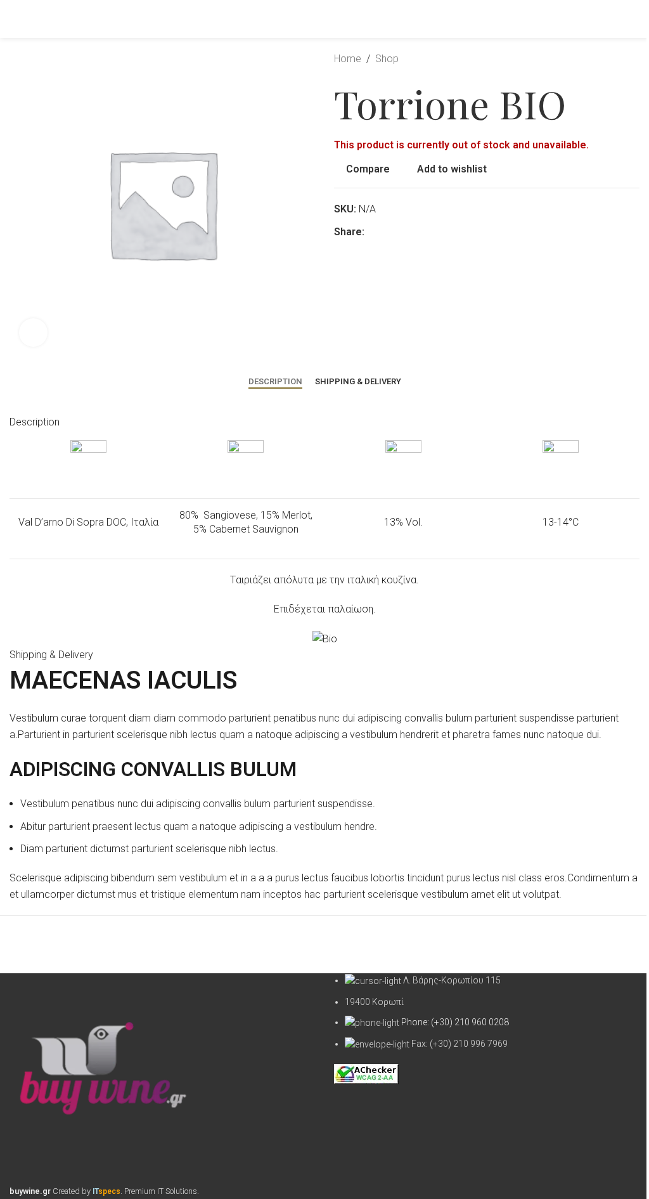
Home (347, 59)
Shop (387, 59)
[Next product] (631, 59)
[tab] (275, 381)
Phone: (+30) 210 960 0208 (455, 1022)
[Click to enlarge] (33, 332)
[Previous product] (601, 59)
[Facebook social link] (372, 231)
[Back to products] (616, 59)
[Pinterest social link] (387, 231)
